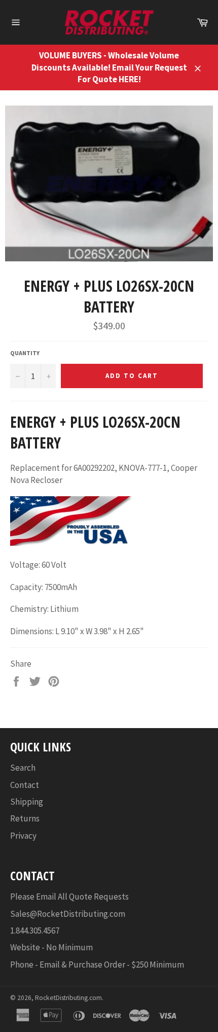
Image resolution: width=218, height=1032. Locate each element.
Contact (24, 784)
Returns (25, 818)
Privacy (23, 835)
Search (22, 767)
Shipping (26, 801)
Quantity (25, 353)
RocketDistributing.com (68, 997)
